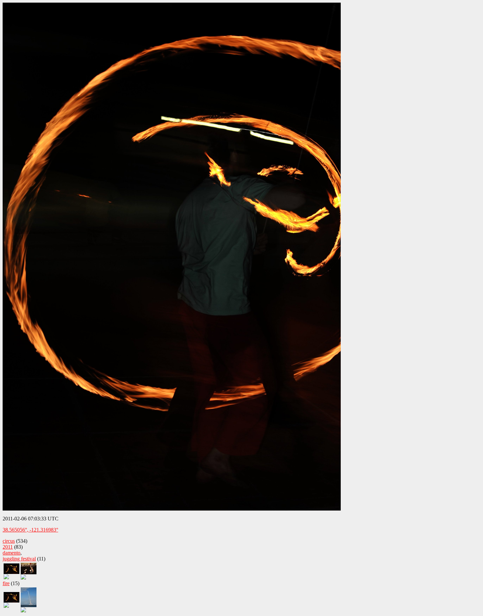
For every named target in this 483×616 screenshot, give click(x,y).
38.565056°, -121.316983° (30, 530)
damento (11, 553)
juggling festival (19, 558)
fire (6, 583)
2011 (8, 547)
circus (9, 541)
